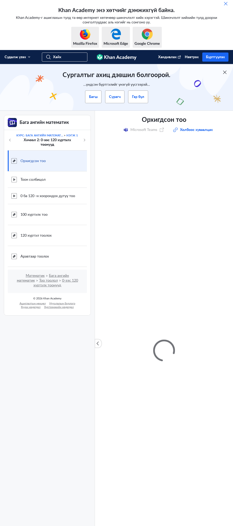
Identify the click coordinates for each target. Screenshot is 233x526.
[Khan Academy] (117, 57)
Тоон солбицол (33, 179)
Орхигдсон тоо (33, 161)
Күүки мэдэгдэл (31, 307)
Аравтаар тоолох (34, 256)
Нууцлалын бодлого (62, 303)
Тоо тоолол (48, 280)
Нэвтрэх (192, 57)
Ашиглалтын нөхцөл (33, 303)
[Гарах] (225, 3)
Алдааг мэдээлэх (209, 232)
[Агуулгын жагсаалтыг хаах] (98, 343)
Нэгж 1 (72, 135)
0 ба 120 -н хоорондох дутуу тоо (47, 196)
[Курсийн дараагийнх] (84, 140)
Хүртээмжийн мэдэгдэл (59, 307)
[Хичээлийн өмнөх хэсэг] (10, 140)
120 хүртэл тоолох (36, 235)
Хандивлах (167, 57)
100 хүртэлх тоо (34, 214)
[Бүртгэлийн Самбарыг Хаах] (224, 72)
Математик (35, 276)
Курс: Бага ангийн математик (39, 135)
